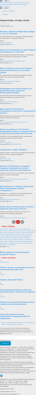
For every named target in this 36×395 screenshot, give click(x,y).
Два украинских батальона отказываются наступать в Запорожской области (17, 111)
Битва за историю (6, 324)
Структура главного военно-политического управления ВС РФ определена (15, 316)
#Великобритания (5, 199)
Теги (21, 324)
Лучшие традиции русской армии (18, 4)
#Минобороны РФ (18, 122)
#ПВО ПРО (17, 218)
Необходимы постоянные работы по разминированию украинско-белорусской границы (16, 91)
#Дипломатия (3, 61)
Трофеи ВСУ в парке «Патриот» (13, 150)
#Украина (9, 42)
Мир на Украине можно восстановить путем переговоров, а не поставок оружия (16, 70)
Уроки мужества (4, 4)
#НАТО (5, 158)
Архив (4, 24)
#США (18, 61)
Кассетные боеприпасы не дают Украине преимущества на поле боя (18, 51)
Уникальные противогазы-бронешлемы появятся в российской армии (17, 303)
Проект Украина (8, 226)
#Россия (13, 61)
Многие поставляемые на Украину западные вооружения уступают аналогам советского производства (15, 168)
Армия (6, 2)
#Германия (3, 42)
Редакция (13, 324)
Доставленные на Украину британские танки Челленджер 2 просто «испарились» (16, 188)
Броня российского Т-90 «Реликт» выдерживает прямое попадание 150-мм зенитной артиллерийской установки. (17, 131)
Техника (27, 2)
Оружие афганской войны (11, 280)
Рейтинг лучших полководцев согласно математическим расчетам (17, 268)
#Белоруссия (3, 101)
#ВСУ (11, 122)
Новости (2, 2)
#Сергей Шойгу (23, 179)
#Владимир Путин (5, 122)
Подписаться (5, 343)
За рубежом (17, 2)
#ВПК (1, 158)
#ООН (9, 61)
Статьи (8, 246)
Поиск (8, 1)
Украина (11, 2)
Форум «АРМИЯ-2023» (15, 144)
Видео (3, 1)
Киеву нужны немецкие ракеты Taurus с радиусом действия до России (17, 208)
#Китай (10, 81)
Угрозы (22, 2)
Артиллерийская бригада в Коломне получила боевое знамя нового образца (17, 291)
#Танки (26, 122)
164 (22, 222)
